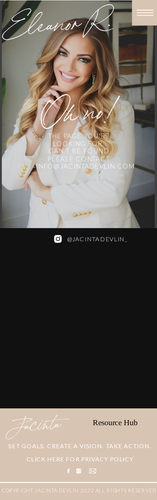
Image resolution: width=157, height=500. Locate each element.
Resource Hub (115, 422)
